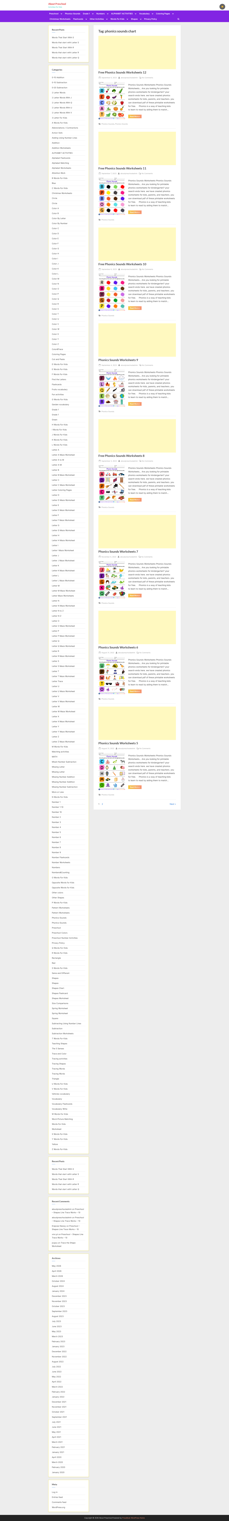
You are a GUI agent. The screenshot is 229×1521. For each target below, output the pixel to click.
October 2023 (58, 1306)
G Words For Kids (60, 399)
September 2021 (59, 1417)
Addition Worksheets (61, 148)
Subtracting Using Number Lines (66, 1023)
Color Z (55, 344)
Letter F (55, 515)
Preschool (53, 13)
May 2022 (56, 1376)
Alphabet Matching (60, 163)
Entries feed (57, 1497)
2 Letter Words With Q (62, 102)
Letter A (55, 450)
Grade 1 (86, 13)
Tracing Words (58, 1068)
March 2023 (57, 1336)
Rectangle (56, 958)
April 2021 (56, 1437)
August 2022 (58, 1361)
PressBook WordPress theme (133, 1518)
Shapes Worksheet (60, 998)
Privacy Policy (150, 19)
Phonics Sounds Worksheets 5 (118, 743)
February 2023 (58, 1341)
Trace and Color (59, 1053)
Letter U (55, 686)
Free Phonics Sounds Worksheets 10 (122, 264)
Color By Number (60, 223)
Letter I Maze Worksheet (63, 550)
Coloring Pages (163, 13)
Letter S (55, 661)
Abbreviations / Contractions (65, 128)
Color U (55, 319)
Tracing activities (59, 1058)
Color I (55, 258)
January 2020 (58, 1472)
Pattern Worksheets (61, 908)
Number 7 (56, 842)
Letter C (55, 480)
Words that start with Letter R (65, 52)
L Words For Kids (59, 445)
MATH (54, 756)
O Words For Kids (60, 877)
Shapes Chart (58, 988)
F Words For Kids (59, 374)
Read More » (136, 116)
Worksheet (56, 1129)
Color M (55, 279)
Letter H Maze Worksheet (63, 540)
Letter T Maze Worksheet (63, 676)
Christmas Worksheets (60, 19)
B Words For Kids (59, 178)
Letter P (55, 631)
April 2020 (56, 1457)
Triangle (55, 1079)
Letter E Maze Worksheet (63, 510)
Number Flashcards (60, 857)
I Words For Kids (59, 429)
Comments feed (59, 1502)
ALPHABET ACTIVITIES (122, 13)
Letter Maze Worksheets (63, 596)
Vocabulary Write (59, 1109)
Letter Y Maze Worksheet (63, 731)
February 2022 (58, 1392)
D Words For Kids (60, 364)
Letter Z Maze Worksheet (63, 741)
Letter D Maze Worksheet (63, 500)
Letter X (55, 716)
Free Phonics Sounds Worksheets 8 (121, 455)
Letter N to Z (58, 611)
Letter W (56, 706)
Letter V (55, 696)
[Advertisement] (137, 52)
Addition (56, 143)
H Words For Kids (60, 424)
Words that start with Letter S (65, 42)
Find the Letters (59, 379)
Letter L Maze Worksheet (63, 580)
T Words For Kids (59, 1038)
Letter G (55, 525)
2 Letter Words (58, 92)
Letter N (55, 601)
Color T (55, 314)
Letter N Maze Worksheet (63, 606)
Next (172, 804)
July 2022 (56, 1366)
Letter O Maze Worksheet (63, 626)
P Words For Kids (59, 902)
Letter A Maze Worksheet (63, 455)
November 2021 (59, 1407)
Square (55, 1018)
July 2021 (56, 1422)
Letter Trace (57, 681)
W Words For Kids (60, 1114)
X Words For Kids (59, 1134)
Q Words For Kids (60, 948)
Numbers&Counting (60, 872)
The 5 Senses (58, 1048)
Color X (55, 334)
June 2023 (57, 1326)
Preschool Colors (59, 933)
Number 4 (56, 827)
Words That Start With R (63, 47)
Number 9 (56, 852)
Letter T (55, 671)
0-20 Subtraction (59, 87)
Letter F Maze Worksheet (63, 520)
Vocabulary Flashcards (62, 1104)
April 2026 (56, 1271)
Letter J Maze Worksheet (63, 560)
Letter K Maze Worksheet (63, 570)
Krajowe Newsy (59, 1226)
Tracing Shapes (59, 1063)
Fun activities (58, 394)
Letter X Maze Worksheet (63, 721)
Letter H (55, 535)
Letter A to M (58, 460)
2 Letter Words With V (62, 112)
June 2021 (56, 1427)
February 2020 (58, 1467)
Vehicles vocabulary (61, 1094)
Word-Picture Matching (62, 1119)
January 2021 (58, 1452)
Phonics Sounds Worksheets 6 (118, 647)
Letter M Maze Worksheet (63, 591)
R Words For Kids (59, 953)
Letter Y (55, 726)
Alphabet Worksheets (61, 168)
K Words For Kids (59, 440)
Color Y (55, 339)
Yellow (55, 1144)
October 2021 (58, 1412)
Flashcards (78, 19)
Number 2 (56, 817)
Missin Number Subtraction (64, 762)
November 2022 (59, 1356)
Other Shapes (58, 897)
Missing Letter (58, 767)
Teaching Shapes (59, 1043)
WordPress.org (58, 1507)
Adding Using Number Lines (64, 138)
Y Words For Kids (60, 1139)
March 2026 (57, 1276)
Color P (55, 294)
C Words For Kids (60, 188)
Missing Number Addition (63, 777)
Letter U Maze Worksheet (63, 691)
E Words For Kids (59, 369)
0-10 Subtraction (59, 82)
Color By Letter (59, 218)
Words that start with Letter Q (65, 57)
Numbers (100, 13)
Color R (55, 304)
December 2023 (59, 1296)
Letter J (55, 555)
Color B (55, 213)
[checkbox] (222, 7)
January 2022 (58, 1397)
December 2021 (59, 1402)
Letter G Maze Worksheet (63, 530)
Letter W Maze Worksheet (63, 711)
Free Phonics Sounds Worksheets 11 (122, 168)
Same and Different (60, 973)
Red (53, 963)
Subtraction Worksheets (62, 1033)
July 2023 (56, 1321)
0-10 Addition (58, 77)
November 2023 (59, 1301)
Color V (55, 324)
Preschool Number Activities (65, 938)
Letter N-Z (56, 616)
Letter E (55, 505)
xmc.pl (55, 1234)
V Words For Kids (60, 1089)
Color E (55, 238)
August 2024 (58, 1286)
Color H (55, 253)
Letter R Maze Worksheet (63, 656)
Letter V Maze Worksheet (63, 701)
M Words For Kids (60, 746)
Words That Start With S (63, 37)
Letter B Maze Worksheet (63, 475)
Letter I (55, 545)
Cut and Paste (58, 359)
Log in (54, 1492)
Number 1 (56, 802)
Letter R (55, 651)
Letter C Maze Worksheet (63, 485)
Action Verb (57, 133)
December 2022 (59, 1351)
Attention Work (58, 173)
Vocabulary (144, 13)
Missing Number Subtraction (65, 787)
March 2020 (57, 1462)
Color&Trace (57, 349)
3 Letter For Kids (59, 118)
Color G (55, 248)
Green (54, 419)
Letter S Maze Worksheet (63, 666)
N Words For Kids (60, 797)
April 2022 (56, 1381)
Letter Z (55, 736)
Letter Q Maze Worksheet (63, 646)
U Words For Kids (60, 1084)
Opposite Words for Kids (63, 882)
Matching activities (60, 751)
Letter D (55, 495)
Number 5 (56, 832)
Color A (55, 208)
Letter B (55, 470)
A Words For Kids (60, 123)
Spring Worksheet (60, 1008)
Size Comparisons (60, 1003)
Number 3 (56, 822)
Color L (55, 274)
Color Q (55, 299)
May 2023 (56, 1331)
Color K (55, 268)
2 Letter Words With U (62, 107)
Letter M (56, 586)
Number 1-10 (57, 807)
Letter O (55, 621)
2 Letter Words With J (62, 97)
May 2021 (56, 1432)
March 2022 (57, 1387)
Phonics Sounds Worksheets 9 (118, 360)
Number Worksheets (61, 862)
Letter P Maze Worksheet (63, 636)
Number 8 (56, 847)
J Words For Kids (59, 434)
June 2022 (57, 1371)
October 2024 (58, 1281)
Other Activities (97, 19)
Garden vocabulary (60, 404)
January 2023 (58, 1346)
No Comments (147, 77)
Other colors (57, 892)
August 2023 (58, 1316)
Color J (55, 263)
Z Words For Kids (59, 1149)
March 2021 (57, 1442)
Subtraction (57, 1028)
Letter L (55, 575)
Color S (55, 309)
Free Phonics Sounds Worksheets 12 (122, 72)
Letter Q (55, 641)
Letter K (55, 565)
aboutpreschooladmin (129, 77)
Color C (55, 228)
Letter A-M (57, 465)
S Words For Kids (59, 968)
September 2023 (59, 1311)
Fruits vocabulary (60, 389)
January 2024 (58, 1291)
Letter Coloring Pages (62, 490)
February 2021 (58, 1447)
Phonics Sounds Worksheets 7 (118, 551)
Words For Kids (117, 19)
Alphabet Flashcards (61, 158)
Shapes (134, 19)
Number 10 (57, 812)
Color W (55, 329)
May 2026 (56, 1266)
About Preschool (57, 3)
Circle (54, 198)
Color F (55, 243)
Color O (55, 289)
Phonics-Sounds (72, 13)
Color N (55, 284)
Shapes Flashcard (60, 993)
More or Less (58, 792)
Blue (54, 183)
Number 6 (56, 837)
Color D (55, 233)
